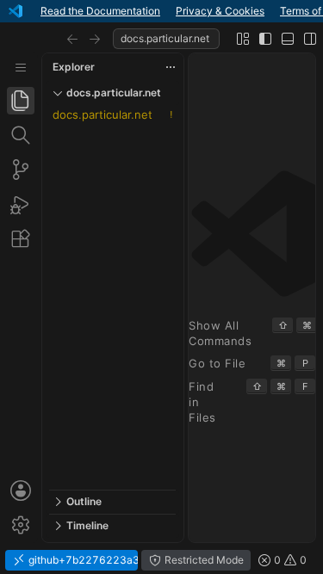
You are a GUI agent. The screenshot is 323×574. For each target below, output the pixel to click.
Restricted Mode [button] (203, 559)
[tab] (20, 100)
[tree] (112, 297)
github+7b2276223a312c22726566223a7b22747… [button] (82, 559)
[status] (161, 560)
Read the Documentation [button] (100, 10)
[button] (72, 38)
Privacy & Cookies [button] (220, 10)
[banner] (161, 11)
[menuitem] (20, 67)
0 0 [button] (289, 559)
